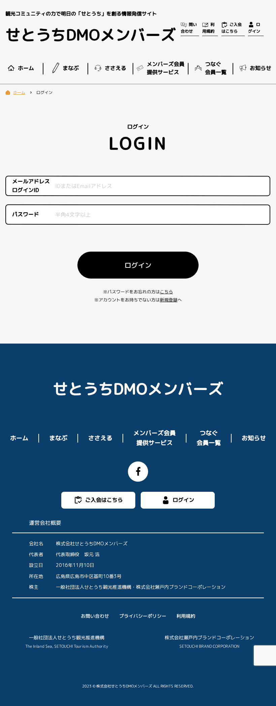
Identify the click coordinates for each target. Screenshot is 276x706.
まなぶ (58, 438)
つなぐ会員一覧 (209, 438)
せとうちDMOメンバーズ (90, 34)
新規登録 (168, 300)
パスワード (25, 214)
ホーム (19, 438)
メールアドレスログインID (31, 186)
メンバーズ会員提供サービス (154, 438)
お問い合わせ (95, 616)
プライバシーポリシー (142, 616)
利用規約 (185, 616)
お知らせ (254, 438)
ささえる (100, 438)
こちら (166, 292)
